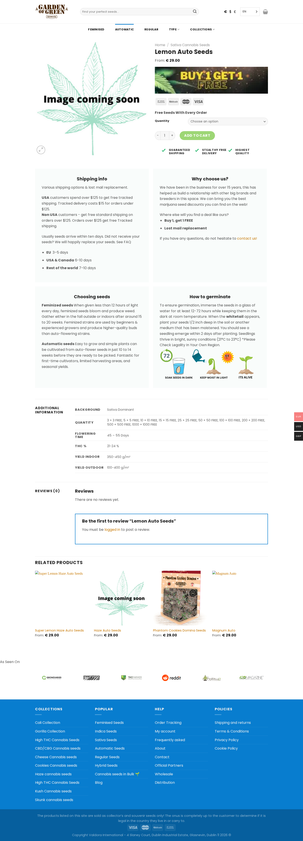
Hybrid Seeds (106, 765)
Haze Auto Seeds (107, 630)
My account (165, 731)
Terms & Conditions (232, 731)
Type (173, 29)
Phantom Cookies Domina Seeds (179, 630)
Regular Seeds (107, 757)
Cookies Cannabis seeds (56, 765)
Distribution (165, 782)
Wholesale (164, 774)
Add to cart (197, 135)
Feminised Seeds (109, 722)
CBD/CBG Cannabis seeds (58, 748)
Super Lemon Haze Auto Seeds (59, 630)
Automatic (124, 29)
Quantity (162, 120)
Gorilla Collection (50, 731)
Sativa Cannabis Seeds (190, 44)
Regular (151, 29)
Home (160, 44)
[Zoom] (41, 150)
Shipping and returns (233, 722)
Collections (201, 29)
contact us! (247, 238)
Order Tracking (168, 722)
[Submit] (195, 12)
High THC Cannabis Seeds (57, 739)
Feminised (96, 29)
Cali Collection (47, 722)
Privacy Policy (227, 739)
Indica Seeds (106, 731)
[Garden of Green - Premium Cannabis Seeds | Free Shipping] (51, 11)
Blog (98, 782)
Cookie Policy (226, 748)
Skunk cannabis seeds (54, 799)
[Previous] (35, 607)
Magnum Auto (223, 630)
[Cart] (265, 12)
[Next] (266, 607)
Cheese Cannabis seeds (56, 757)
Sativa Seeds (106, 739)
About (160, 748)
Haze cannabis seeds (53, 774)
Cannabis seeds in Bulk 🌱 (117, 774)
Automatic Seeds (110, 748)
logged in (112, 529)
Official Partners (169, 765)
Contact (162, 757)
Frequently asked (170, 739)
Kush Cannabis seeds (53, 791)
